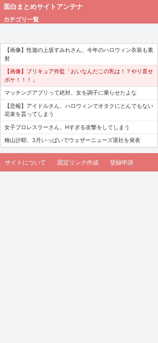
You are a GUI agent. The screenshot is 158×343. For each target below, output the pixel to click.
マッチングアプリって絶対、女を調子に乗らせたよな (70, 92)
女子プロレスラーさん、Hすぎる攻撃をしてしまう (67, 127)
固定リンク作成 (77, 162)
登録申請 (121, 162)
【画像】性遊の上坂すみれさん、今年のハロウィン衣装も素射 (78, 54)
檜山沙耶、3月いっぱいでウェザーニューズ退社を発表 (72, 140)
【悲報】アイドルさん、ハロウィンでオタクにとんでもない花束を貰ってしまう (78, 110)
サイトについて (25, 162)
